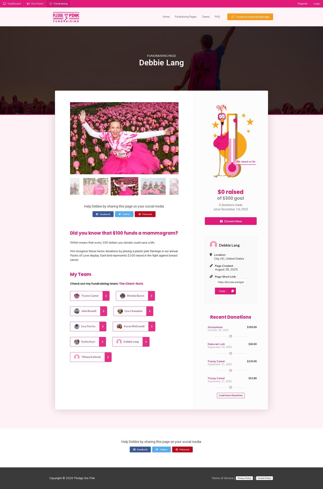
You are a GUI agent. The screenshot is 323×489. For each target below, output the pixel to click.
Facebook (104, 214)
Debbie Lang (131, 341)
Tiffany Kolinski (91, 356)
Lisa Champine (133, 310)
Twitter (126, 214)
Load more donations (231, 395)
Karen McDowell (133, 326)
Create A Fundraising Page (252, 16)
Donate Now (233, 221)
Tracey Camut (90, 295)
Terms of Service (222, 478)
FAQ (217, 16)
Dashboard (14, 3)
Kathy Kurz (88, 341)
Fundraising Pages (186, 16)
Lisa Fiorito (88, 326)
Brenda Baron (135, 295)
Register (303, 3)
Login (317, 3)
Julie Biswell (88, 310)
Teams (206, 16)
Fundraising (60, 3)
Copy (222, 291)
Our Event (37, 3)
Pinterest (147, 214)
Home (166, 16)
